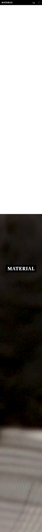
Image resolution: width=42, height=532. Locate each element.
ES (34, 3)
